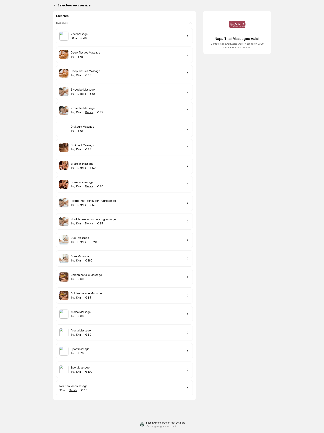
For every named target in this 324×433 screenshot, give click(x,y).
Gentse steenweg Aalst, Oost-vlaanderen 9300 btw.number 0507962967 (237, 45)
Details (82, 93)
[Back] (54, 5)
